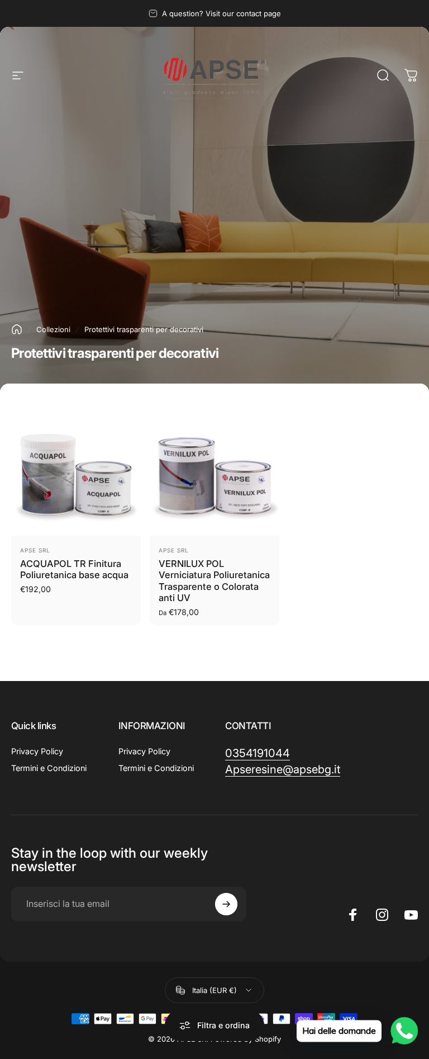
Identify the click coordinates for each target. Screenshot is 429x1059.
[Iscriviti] (226, 904)
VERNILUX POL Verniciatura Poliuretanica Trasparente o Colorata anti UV (214, 581)
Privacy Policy (37, 751)
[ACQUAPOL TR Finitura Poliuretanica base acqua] (76, 471)
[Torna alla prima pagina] (16, 329)
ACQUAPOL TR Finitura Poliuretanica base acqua (74, 569)
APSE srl (174, 550)
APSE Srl (35, 550)
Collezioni (53, 329)
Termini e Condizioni (49, 768)
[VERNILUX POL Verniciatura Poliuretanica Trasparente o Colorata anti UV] (214, 471)
